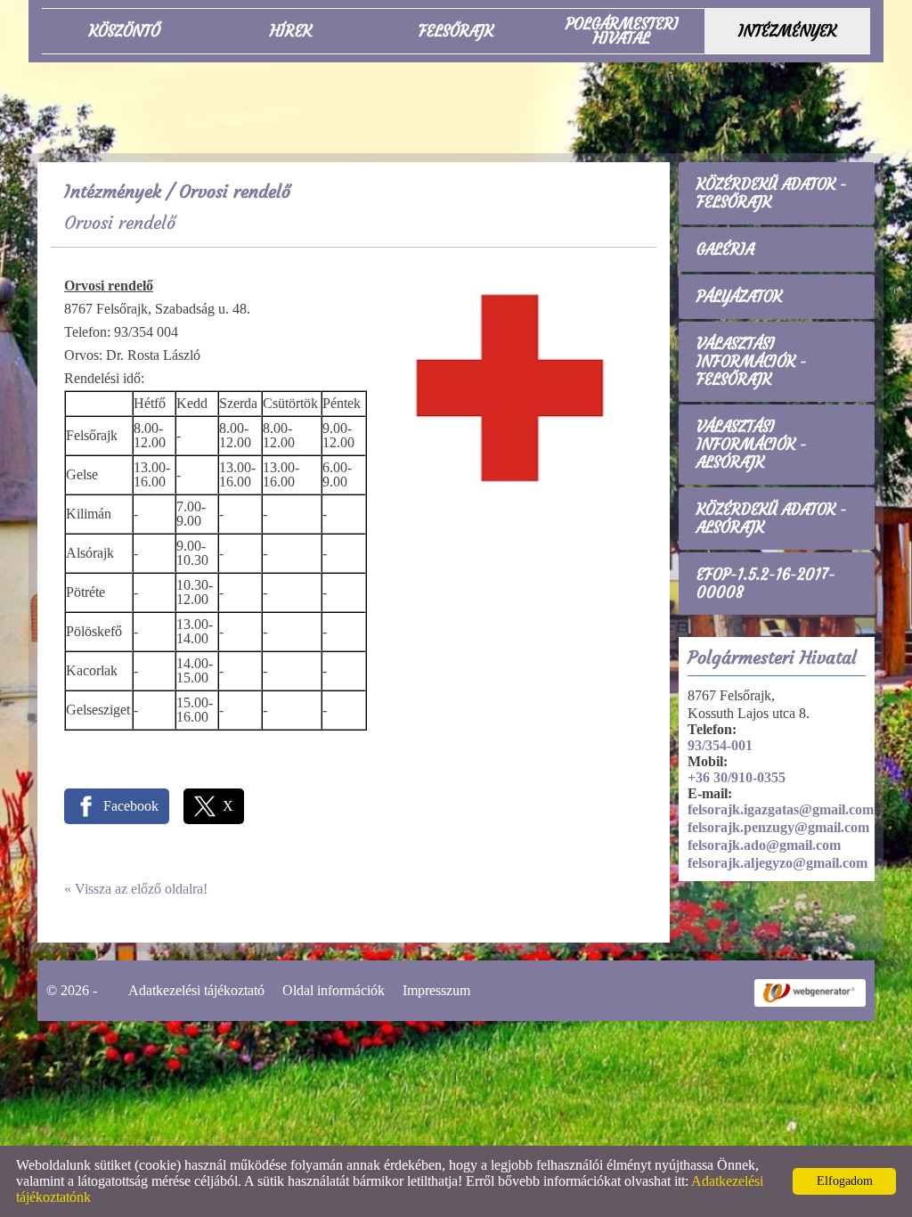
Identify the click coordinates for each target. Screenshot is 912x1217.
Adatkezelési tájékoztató (196, 990)
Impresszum (436, 990)
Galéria (725, 249)
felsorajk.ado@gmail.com (764, 845)
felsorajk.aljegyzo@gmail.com (777, 862)
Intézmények (112, 191)
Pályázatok (739, 296)
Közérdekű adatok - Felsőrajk (771, 193)
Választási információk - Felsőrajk (751, 361)
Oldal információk (333, 990)
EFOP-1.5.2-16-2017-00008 (765, 583)
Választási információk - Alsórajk (751, 444)
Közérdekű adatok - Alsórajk (771, 518)
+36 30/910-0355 (737, 777)
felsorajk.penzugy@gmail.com (778, 827)
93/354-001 (720, 745)
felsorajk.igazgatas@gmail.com (781, 809)
